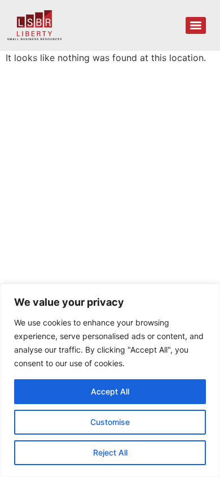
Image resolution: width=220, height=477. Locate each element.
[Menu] (196, 25)
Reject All (110, 452)
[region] (110, 380)
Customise (110, 422)
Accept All (110, 391)
